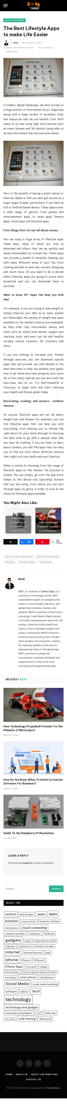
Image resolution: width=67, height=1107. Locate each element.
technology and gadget (21, 1007)
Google (28, 941)
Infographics (24, 946)
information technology (44, 946)
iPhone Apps (14, 966)
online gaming (11, 972)
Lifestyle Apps (27, 562)
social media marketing (45, 984)
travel (38, 1013)
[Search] (62, 5)
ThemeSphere (52, 1088)
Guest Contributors (44, 1074)
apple (41, 914)
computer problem (15, 933)
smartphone (28, 977)
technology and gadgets (18, 1013)
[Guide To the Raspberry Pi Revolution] (33, 812)
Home (9, 1074)
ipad (47, 952)
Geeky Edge (48, 591)
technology (45, 562)
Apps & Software (14, 20)
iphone (11, 959)
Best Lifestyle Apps (48, 556)
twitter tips (50, 1013)
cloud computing (34, 928)
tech (36, 991)
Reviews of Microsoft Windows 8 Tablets (39, 972)
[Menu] (5, 5)
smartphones (46, 977)
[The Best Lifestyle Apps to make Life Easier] (33, 77)
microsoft (31, 966)
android (10, 914)
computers (34, 933)
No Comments (46, 47)
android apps (27, 914)
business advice (29, 921)
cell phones (11, 928)
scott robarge (10, 977)
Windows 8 (45, 1018)
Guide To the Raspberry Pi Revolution (28, 833)
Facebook (49, 933)
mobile (43, 966)
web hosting (27, 1018)
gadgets (13, 940)
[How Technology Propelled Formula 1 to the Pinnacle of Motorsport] (33, 705)
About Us (22, 1074)
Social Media (17, 983)
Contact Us (33, 1079)
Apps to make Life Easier (19, 556)
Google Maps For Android (45, 941)
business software (49, 921)
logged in (27, 863)
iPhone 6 (40, 960)
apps (53, 914)
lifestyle (10, 562)
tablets (24, 991)
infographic (10, 946)
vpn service (10, 1019)
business (11, 921)
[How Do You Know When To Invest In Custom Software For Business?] (33, 758)
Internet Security (33, 952)
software (11, 991)
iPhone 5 (26, 960)
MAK (16, 43)
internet (12, 952)
